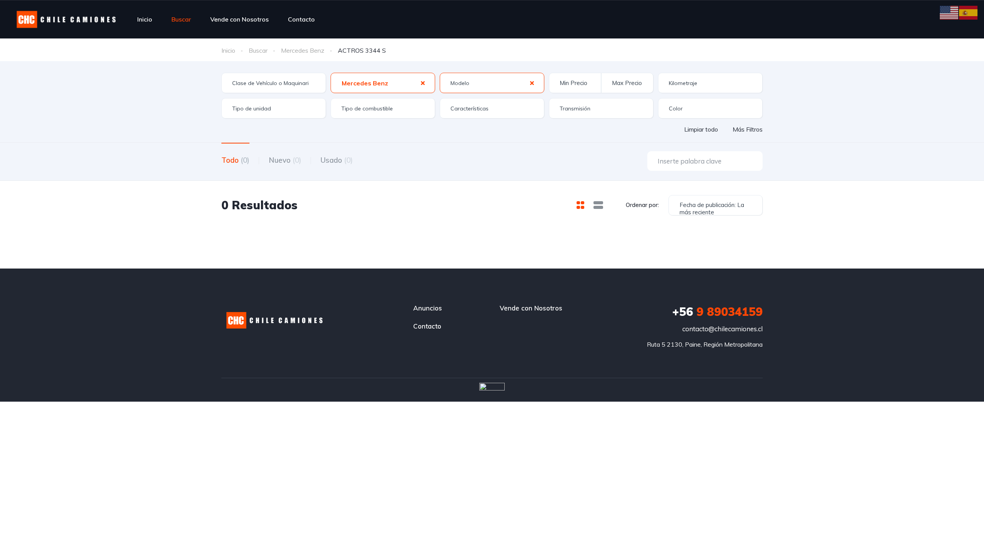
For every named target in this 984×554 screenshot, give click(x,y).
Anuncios (427, 308)
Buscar (181, 19)
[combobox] (273, 83)
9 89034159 (717, 311)
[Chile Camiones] (66, 19)
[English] (949, 12)
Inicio (144, 19)
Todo (235, 160)
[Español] (968, 12)
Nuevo (285, 160)
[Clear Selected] (423, 82)
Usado (337, 160)
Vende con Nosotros (239, 19)
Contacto (301, 19)
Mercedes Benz (302, 50)
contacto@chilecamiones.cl (722, 329)
